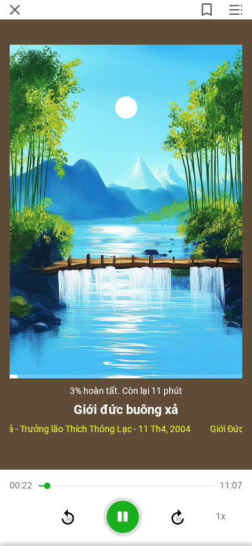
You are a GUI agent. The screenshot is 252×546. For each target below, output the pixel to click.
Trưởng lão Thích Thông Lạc (76, 429)
